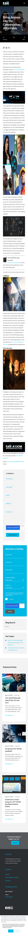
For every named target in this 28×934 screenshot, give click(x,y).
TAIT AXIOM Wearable (18, 69)
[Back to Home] (6, 3)
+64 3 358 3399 (9, 896)
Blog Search (10, 622)
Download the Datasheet (13, 262)
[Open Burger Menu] (24, 3)
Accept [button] (10, 931)
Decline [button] (17, 931)
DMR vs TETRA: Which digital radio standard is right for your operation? (15, 642)
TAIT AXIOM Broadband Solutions (15, 461)
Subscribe (15, 842)
